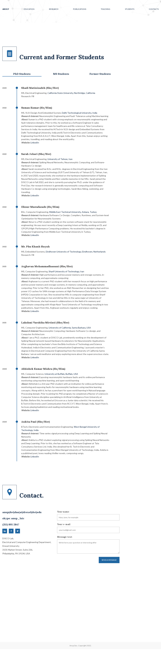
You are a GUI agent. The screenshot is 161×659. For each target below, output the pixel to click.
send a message (109, 560)
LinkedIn (35, 142)
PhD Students (22, 73)
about (5, 9)
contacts (154, 9)
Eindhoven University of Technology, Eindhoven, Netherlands (76, 251)
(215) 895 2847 (10, 524)
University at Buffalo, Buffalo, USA (61, 374)
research (53, 9)
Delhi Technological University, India (79, 112)
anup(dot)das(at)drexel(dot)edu (22, 512)
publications (79, 9)
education (29, 9)
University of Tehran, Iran (59, 159)
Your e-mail (63, 524)
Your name (63, 511)
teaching (105, 9)
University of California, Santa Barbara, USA (70, 327)
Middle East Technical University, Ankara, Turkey (73, 212)
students (129, 9)
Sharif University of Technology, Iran (66, 271)
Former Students (100, 73)
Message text (64, 536)
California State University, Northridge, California (71, 93)
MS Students (61, 73)
